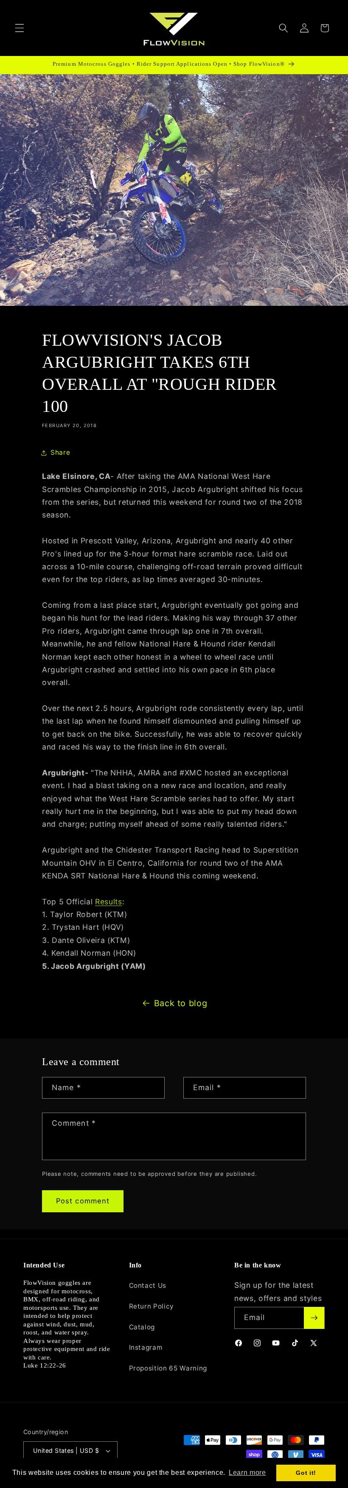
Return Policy (151, 1306)
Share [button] (60, 452)
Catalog (142, 1327)
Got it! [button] (306, 1472)
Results (108, 901)
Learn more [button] (247, 1472)
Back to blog (181, 1003)
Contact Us (148, 1285)
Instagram (146, 1347)
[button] (19, 28)
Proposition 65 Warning (168, 1368)
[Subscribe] (314, 1318)
